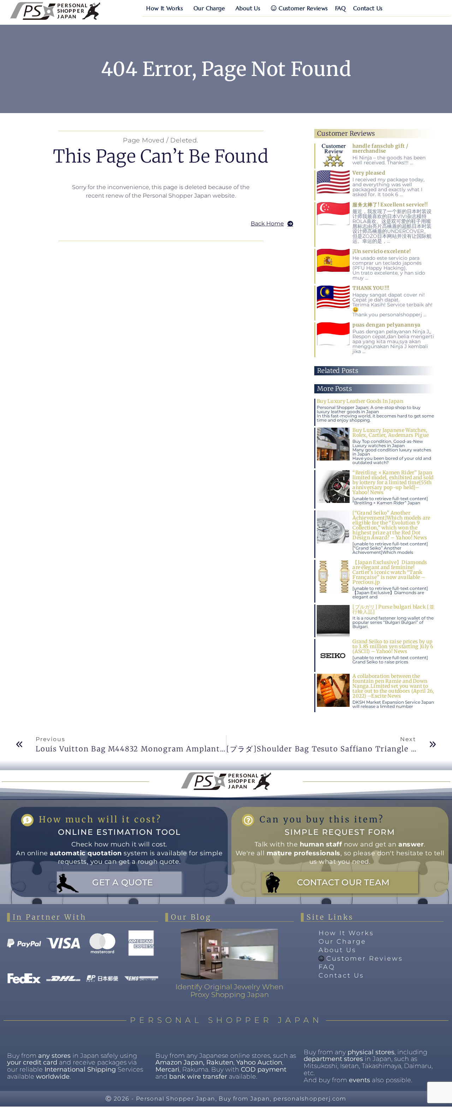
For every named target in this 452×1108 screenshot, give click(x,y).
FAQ (340, 8)
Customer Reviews (303, 8)
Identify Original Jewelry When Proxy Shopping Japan (229, 991)
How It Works (164, 8)
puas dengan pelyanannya (386, 325)
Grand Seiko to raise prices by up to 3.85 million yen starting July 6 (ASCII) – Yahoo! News (392, 646)
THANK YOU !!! (370, 288)
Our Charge (209, 8)
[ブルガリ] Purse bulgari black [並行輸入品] (393, 609)
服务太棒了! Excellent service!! (390, 204)
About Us (248, 8)
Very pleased (368, 173)
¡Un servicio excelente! (381, 251)
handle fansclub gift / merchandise (380, 148)
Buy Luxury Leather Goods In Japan (360, 401)
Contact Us (368, 8)
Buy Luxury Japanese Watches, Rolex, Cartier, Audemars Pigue (390, 432)
